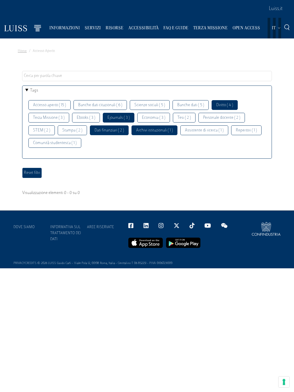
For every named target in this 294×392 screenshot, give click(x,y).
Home (22, 51)
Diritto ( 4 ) (224, 105)
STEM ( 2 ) (41, 130)
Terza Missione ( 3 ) (49, 118)
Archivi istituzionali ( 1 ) (154, 130)
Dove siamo (24, 227)
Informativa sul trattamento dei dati (65, 233)
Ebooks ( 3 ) (86, 118)
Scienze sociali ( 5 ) (149, 105)
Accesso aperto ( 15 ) (49, 105)
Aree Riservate (100, 227)
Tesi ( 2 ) (184, 118)
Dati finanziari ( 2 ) (109, 130)
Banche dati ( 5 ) (190, 105)
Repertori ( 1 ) (246, 130)
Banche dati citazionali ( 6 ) (100, 105)
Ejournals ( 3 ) (118, 118)
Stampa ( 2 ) (72, 130)
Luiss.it (276, 8)
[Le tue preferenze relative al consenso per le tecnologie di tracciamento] (283, 382)
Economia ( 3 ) (153, 118)
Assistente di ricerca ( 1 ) (204, 130)
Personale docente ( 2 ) (221, 118)
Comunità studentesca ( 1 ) (55, 143)
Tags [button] (34, 90)
